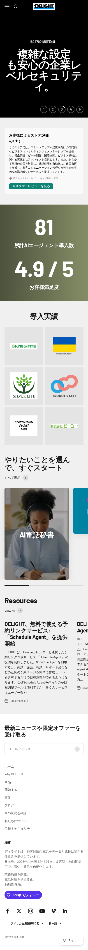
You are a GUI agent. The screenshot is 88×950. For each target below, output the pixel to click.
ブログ (9, 805)
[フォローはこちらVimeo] (54, 911)
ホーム (9, 766)
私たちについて (16, 821)
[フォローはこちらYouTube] (42, 911)
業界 (8, 797)
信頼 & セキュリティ (19, 828)
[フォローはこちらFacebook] (8, 911)
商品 (8, 782)
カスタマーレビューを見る (31, 186)
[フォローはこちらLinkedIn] (65, 911)
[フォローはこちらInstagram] (31, 911)
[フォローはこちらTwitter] (19, 911)
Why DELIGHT (14, 774)
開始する (11, 790)
